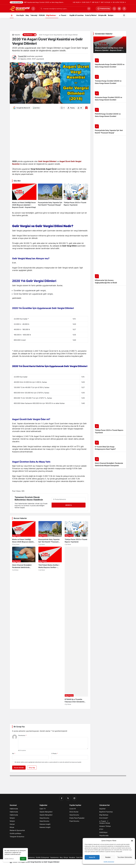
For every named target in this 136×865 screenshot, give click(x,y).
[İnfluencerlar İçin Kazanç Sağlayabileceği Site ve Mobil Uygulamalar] (109, 210)
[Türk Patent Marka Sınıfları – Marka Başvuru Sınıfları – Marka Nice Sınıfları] (50, 626)
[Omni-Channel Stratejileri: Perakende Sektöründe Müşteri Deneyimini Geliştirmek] (23, 626)
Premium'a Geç (105, 8)
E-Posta (55, 753)
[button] (132, 841)
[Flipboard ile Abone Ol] (36, 107)
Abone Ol (68, 505)
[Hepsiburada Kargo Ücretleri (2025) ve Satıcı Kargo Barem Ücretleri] (109, 61)
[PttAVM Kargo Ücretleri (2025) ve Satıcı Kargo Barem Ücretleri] (109, 110)
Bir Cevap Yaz (19, 727)
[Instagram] (74, 798)
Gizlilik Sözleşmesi (109, 861)
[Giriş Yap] (124, 9)
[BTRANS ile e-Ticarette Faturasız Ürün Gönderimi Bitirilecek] (76, 626)
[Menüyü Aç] (33, 9)
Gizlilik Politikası (9, 858)
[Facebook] (61, 798)
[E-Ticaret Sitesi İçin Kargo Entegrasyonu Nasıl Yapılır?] (109, 443)
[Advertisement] (68, 23)
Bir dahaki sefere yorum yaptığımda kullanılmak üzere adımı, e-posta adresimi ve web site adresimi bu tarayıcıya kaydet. (48, 762)
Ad (13, 753)
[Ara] (114, 9)
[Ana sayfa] (12, 15)
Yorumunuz (22, 735)
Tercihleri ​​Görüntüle (124, 857)
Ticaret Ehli (22, 56)
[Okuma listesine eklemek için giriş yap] (86, 107)
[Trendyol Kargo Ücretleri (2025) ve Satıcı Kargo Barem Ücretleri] (109, 77)
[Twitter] (68, 798)
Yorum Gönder (19, 767)
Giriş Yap (32, 767)
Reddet (108, 857)
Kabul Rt (92, 857)
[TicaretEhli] (20, 8)
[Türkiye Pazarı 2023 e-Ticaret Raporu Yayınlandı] (76, 196)
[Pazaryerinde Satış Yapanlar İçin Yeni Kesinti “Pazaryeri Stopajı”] (50, 196)
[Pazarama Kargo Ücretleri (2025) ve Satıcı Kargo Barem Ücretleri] (109, 94)
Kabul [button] (23, 859)
